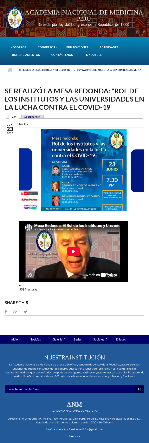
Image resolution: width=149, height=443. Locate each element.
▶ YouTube (94, 54)
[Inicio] (74, 18)
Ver (15, 116)
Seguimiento (32, 116)
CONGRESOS (46, 47)
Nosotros (18, 47)
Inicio (10, 70)
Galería (54, 339)
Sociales (95, 339)
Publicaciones (77, 47)
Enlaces (121, 339)
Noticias (35, 339)
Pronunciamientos (25, 54)
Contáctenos (62, 54)
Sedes (78, 339)
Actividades (109, 47)
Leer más (74, 436)
